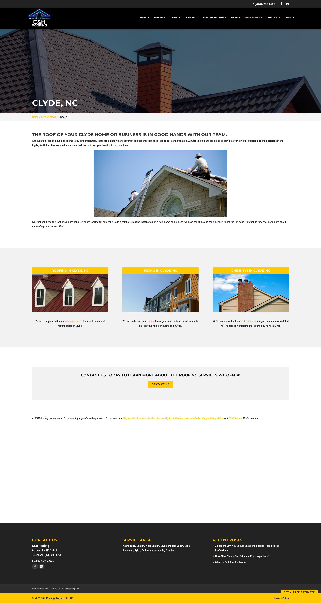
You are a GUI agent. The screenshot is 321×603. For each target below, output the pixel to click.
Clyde (168, 418)
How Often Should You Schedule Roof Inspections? (242, 556)
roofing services (73, 321)
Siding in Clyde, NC (160, 270)
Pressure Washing (213, 17)
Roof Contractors (40, 588)
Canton (160, 418)
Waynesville (129, 418)
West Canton (235, 418)
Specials (272, 17)
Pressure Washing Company (65, 588)
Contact (289, 17)
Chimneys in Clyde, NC (250, 270)
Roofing (158, 17)
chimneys (251, 321)
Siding (173, 17)
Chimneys (190, 17)
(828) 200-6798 (265, 4)
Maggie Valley (209, 418)
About (142, 17)
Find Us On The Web (43, 561)
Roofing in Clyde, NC (70, 270)
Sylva (220, 418)
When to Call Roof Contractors (231, 562)
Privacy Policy (281, 598)
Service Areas (252, 17)
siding (151, 321)
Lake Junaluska (192, 418)
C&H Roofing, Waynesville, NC (57, 598)
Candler (151, 418)
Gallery (235, 17)
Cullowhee (177, 418)
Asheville (141, 418)
